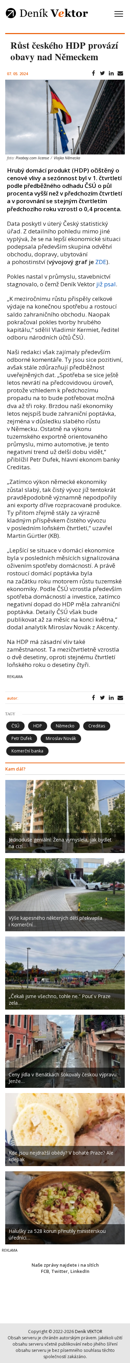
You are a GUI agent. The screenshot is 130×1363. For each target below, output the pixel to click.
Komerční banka (27, 751)
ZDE (100, 262)
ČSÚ (15, 726)
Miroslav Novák (61, 738)
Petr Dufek (21, 738)
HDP (37, 726)
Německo (65, 726)
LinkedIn (79, 1271)
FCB (45, 1271)
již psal (106, 284)
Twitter (59, 1271)
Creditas (96, 726)
